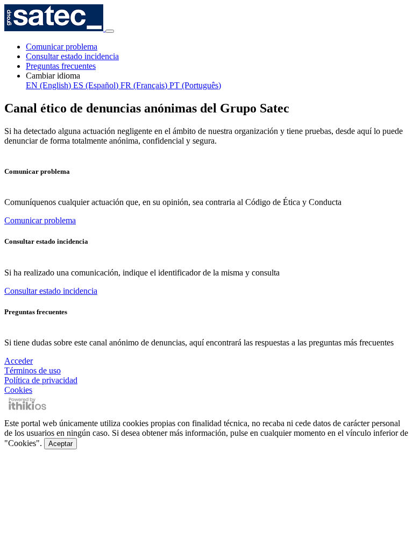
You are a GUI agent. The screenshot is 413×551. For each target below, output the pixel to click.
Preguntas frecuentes (61, 65)
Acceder (18, 360)
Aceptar (60, 444)
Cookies (18, 389)
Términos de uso (32, 370)
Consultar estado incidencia (72, 56)
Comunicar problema (61, 46)
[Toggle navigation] (109, 31)
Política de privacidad (40, 380)
